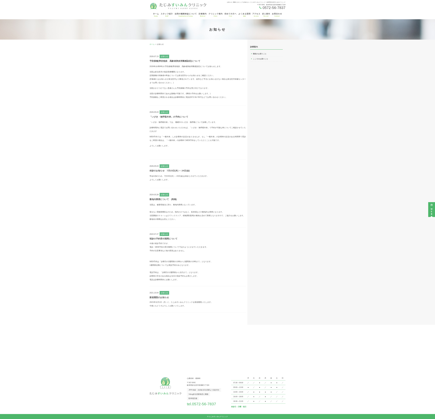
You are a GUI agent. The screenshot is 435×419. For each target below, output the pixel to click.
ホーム (156, 14)
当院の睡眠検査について (186, 14)
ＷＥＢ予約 (431, 211)
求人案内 (266, 14)
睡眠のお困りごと (260, 54)
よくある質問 (244, 14)
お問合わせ (277, 14)
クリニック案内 (215, 14)
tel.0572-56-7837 (201, 404)
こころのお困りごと (260, 59)
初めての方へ (230, 14)
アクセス (256, 14)
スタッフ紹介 (167, 14)
